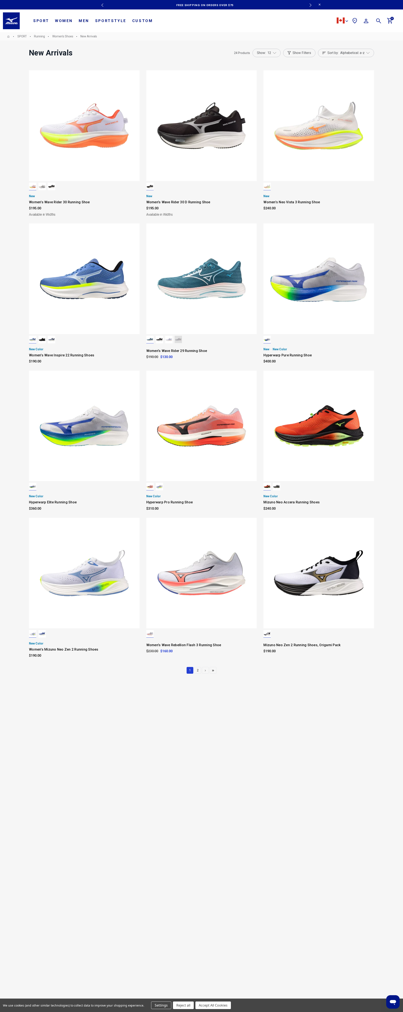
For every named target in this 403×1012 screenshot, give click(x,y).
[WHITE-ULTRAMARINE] (32, 634)
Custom (142, 20)
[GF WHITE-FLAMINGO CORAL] (32, 186)
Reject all (183, 1005)
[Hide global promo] (319, 5)
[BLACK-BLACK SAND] (42, 339)
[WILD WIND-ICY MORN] (51, 339)
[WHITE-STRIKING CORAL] (150, 634)
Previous (101, 2)
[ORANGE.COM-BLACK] (267, 486)
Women (64, 20)
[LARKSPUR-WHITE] (150, 339)
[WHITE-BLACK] (150, 486)
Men (84, 20)
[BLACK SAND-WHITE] (51, 186)
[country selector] (342, 21)
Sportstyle (110, 20)
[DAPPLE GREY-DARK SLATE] (42, 186)
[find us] (354, 21)
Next (308, 2)
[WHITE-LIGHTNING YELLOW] (267, 339)
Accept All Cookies (213, 1005)
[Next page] (205, 670)
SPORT (41, 20)
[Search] (378, 21)
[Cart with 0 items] (390, 22)
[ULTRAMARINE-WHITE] (32, 339)
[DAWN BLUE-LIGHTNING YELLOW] (276, 486)
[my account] (366, 21)
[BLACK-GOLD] (267, 634)
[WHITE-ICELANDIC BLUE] (169, 339)
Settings (161, 1005)
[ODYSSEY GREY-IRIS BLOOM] (178, 339)
